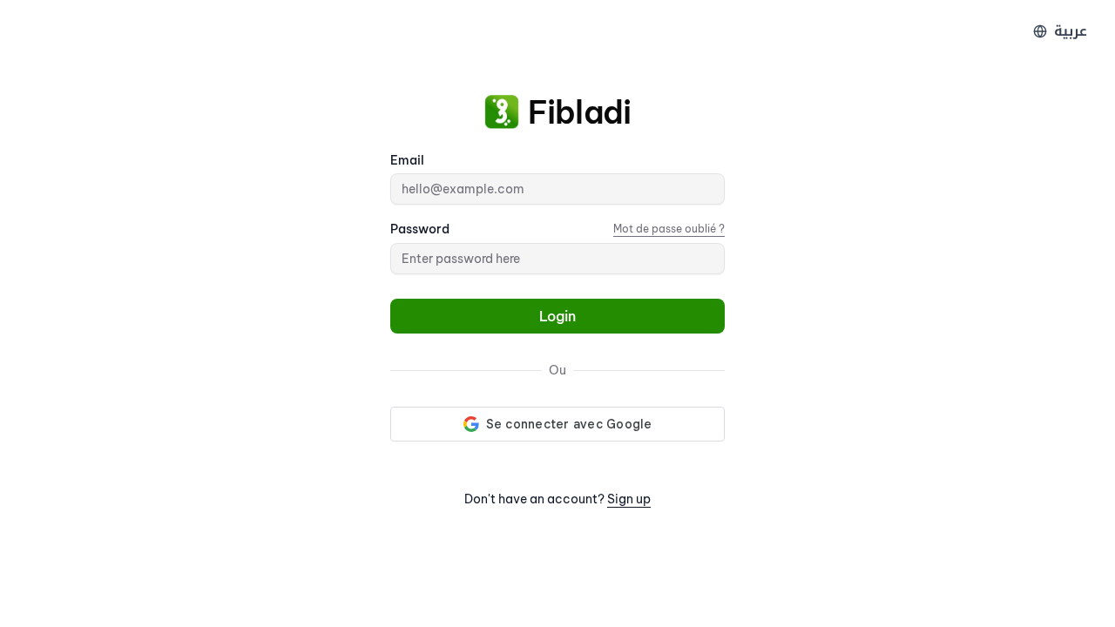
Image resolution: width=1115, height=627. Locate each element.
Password (419, 229)
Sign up (629, 499)
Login (557, 316)
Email (407, 160)
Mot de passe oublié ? (669, 228)
